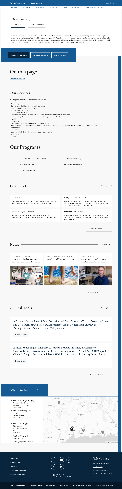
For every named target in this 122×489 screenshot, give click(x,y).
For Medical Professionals (94, 7)
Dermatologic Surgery (29, 164)
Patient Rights (50, 485)
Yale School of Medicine (101, 463)
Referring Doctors (18, 470)
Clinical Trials (53, 7)
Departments (40, 7)
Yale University (98, 467)
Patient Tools (76, 7)
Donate (13, 466)
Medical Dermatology (74, 158)
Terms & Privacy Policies (17, 485)
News (65, 7)
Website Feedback (99, 470)
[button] (20, 164)
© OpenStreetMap (114, 442)
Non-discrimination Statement (82, 485)
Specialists (14, 7)
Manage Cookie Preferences (102, 473)
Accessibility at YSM (36, 485)
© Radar (107, 442)
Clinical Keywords (17, 474)
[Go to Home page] (18, 3)
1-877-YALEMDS (36, 3)
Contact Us (15, 462)
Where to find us (17, 79)
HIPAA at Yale (64, 485)
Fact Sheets (26, 7)
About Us (14, 458)
